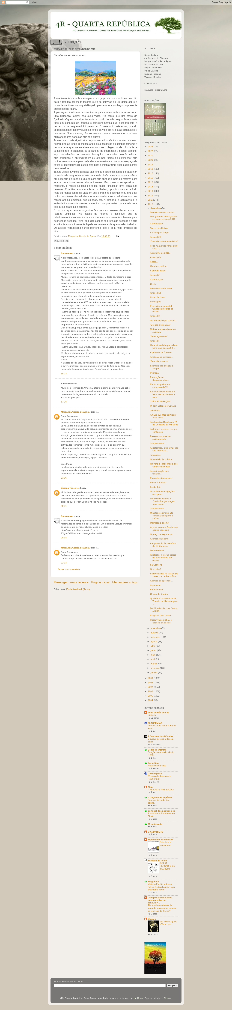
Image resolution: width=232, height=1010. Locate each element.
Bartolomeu (67, 253)
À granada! (155, 585)
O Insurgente (155, 773)
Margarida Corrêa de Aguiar (75, 412)
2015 (151, 182)
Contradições (156, 223)
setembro (156, 637)
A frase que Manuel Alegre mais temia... (163, 416)
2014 (151, 186)
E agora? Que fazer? (160, 615)
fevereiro (155, 668)
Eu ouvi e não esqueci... (162, 478)
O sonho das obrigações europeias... (162, 492)
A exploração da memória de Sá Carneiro (163, 544)
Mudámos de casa (157, 765)
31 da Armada (155, 824)
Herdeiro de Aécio (157, 860)
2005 (151, 695)
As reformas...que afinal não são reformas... (164, 449)
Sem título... (156, 410)
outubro (155, 632)
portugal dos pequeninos (161, 811)
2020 (151, 160)
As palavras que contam (162, 212)
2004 (151, 700)
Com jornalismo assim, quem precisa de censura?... (160, 900)
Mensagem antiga (124, 582)
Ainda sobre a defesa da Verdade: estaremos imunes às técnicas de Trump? (162, 908)
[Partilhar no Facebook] (64, 240)
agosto (154, 641)
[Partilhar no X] (61, 240)
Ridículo (152, 715)
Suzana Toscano (70, 488)
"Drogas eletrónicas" (160, 325)
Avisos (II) (155, 316)
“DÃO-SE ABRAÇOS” (160, 401)
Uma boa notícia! (158, 266)
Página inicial (100, 582)
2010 (151, 204)
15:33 (64, 373)
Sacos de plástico (159, 228)
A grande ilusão (158, 270)
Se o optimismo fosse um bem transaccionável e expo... (162, 394)
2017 (151, 173)
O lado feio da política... (162, 459)
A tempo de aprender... (161, 580)
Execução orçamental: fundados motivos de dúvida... (161, 309)
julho (153, 646)
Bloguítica (153, 881)
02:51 (64, 506)
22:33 (64, 562)
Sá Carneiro (156, 564)
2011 (150, 200)
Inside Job (155, 487)
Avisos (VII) (155, 237)
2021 (151, 155)
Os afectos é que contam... (163, 320)
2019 (151, 164)
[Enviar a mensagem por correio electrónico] (117, 236)
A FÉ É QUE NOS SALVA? (161, 789)
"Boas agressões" (159, 336)
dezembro (156, 208)
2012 (151, 195)
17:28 (64, 401)
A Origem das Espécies (160, 797)
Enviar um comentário (69, 569)
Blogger (168, 998)
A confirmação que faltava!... (159, 472)
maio (153, 654)
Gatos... (154, 261)
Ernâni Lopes (156, 589)
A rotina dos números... (161, 357)
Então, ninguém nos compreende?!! (160, 385)
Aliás (150, 787)
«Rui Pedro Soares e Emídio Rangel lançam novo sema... (162, 501)
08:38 (64, 537)
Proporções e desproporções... (159, 378)
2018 (151, 169)
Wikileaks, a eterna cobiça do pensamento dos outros (163, 558)
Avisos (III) (155, 301)
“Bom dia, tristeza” (159, 361)
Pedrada (154, 373)
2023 (151, 146)
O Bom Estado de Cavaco (163, 406)
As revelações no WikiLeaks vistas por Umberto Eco (164, 575)
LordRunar (138, 998)
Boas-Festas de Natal (161, 288)
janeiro (154, 672)
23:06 (64, 478)
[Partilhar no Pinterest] (67, 240)
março (154, 663)
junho (154, 650)
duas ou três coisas (158, 712)
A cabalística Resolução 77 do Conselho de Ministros (164, 423)
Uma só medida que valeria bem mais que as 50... (164, 346)
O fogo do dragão (159, 594)
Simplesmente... (158, 443)
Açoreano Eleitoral (159, 538)
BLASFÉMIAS (155, 723)
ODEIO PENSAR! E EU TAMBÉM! (167, 866)
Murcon (152, 919)
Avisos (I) (154, 341)
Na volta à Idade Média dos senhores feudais (164, 465)
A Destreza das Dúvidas (160, 736)
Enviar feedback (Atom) (78, 589)
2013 (151, 191)
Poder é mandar (158, 482)
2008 (151, 682)
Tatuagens (155, 455)
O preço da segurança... (162, 534)
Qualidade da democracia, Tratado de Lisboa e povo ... (164, 601)
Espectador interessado (160, 839)
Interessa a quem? (159, 522)
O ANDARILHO (155, 832)
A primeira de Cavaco (161, 352)
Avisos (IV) (155, 293)
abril (153, 659)
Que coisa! (155, 569)
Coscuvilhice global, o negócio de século (161, 621)
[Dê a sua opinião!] (58, 240)
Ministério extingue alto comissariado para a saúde (161, 516)
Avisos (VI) (155, 257)
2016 (151, 177)
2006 (151, 691)
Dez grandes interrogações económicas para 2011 (163, 217)
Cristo (153, 284)
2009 (151, 678)
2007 (151, 687)
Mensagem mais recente (71, 582)
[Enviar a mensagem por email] (55, 240)
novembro (156, 628)
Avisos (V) (155, 275)
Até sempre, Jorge (159, 232)
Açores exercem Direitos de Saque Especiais (164, 528)
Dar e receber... (158, 550)
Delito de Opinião (157, 749)
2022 (151, 151)
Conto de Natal (157, 297)
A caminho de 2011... (160, 253)
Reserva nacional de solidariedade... (160, 437)
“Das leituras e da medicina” (164, 241)
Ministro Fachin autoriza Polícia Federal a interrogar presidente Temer (161, 887)
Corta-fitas (153, 763)
